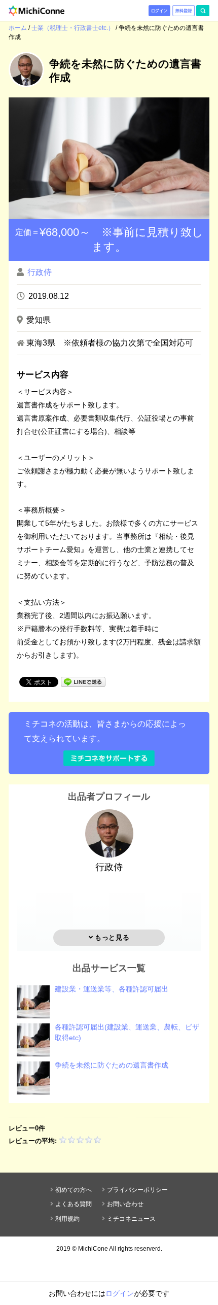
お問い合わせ (125, 1204)
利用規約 (67, 1218)
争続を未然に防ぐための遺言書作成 (111, 1065)
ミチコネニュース (131, 1218)
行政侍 (39, 272)
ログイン (119, 1293)
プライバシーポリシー (137, 1189)
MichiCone (93, 1248)
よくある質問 (73, 1204)
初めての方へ (73, 1189)
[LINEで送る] (83, 681)
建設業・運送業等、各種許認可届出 (111, 989)
